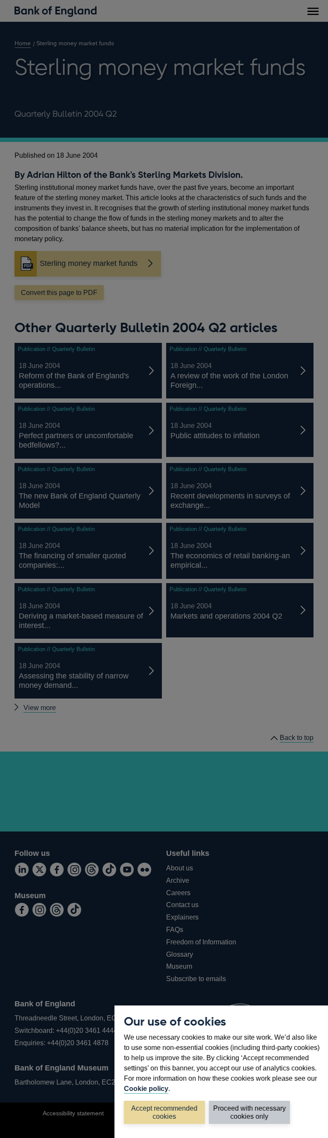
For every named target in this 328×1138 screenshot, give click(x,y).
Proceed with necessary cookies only (249, 1112)
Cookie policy (146, 1088)
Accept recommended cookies (165, 1112)
